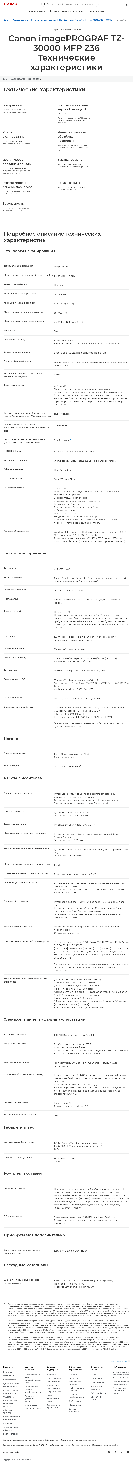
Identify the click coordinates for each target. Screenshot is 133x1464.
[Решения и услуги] (105, 11)
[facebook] (109, 1452)
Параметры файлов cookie (105, 1445)
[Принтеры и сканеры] (84, 11)
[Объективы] (60, 11)
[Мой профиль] (127, 5)
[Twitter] (121, 1452)
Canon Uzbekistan (12, 1452)
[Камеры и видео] (46, 11)
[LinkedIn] (115, 1452)
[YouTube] (128, 1452)
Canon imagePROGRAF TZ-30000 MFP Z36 (21, 79)
